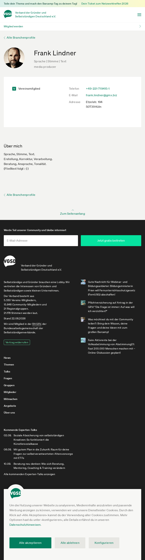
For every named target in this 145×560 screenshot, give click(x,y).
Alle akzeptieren (30, 543)
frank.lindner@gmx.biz (101, 95)
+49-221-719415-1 (98, 88)
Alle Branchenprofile (21, 37)
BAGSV (36, 324)
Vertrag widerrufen (16, 342)
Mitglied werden (13, 26)
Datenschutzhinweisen (25, 524)
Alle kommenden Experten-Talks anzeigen (29, 474)
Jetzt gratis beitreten (111, 240)
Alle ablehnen (70, 543)
